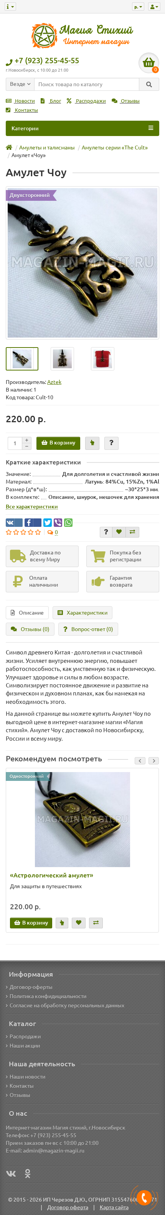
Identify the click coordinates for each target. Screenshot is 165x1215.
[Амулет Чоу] (82, 262)
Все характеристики (32, 506)
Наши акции (25, 1046)
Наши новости (27, 1077)
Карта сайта (114, 1207)
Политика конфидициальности (48, 996)
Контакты (26, 110)
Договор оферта (67, 1207)
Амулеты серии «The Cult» (115, 147)
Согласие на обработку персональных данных (67, 1005)
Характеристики (87, 613)
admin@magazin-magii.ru (53, 1151)
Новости (24, 101)
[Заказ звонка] (144, 1197)
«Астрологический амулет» (51, 875)
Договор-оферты (31, 987)
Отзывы (130, 101)
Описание (31, 613)
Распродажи (90, 101)
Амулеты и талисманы (47, 147)
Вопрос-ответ (92, 629)
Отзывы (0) (35, 629)
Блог (55, 101)
